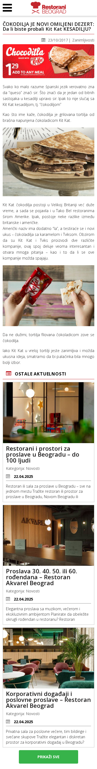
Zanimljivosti (83, 40)
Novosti (33, 468)
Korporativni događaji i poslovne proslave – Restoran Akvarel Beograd (48, 699)
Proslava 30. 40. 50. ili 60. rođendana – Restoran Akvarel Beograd (41, 577)
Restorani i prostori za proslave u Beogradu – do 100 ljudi (42, 454)
